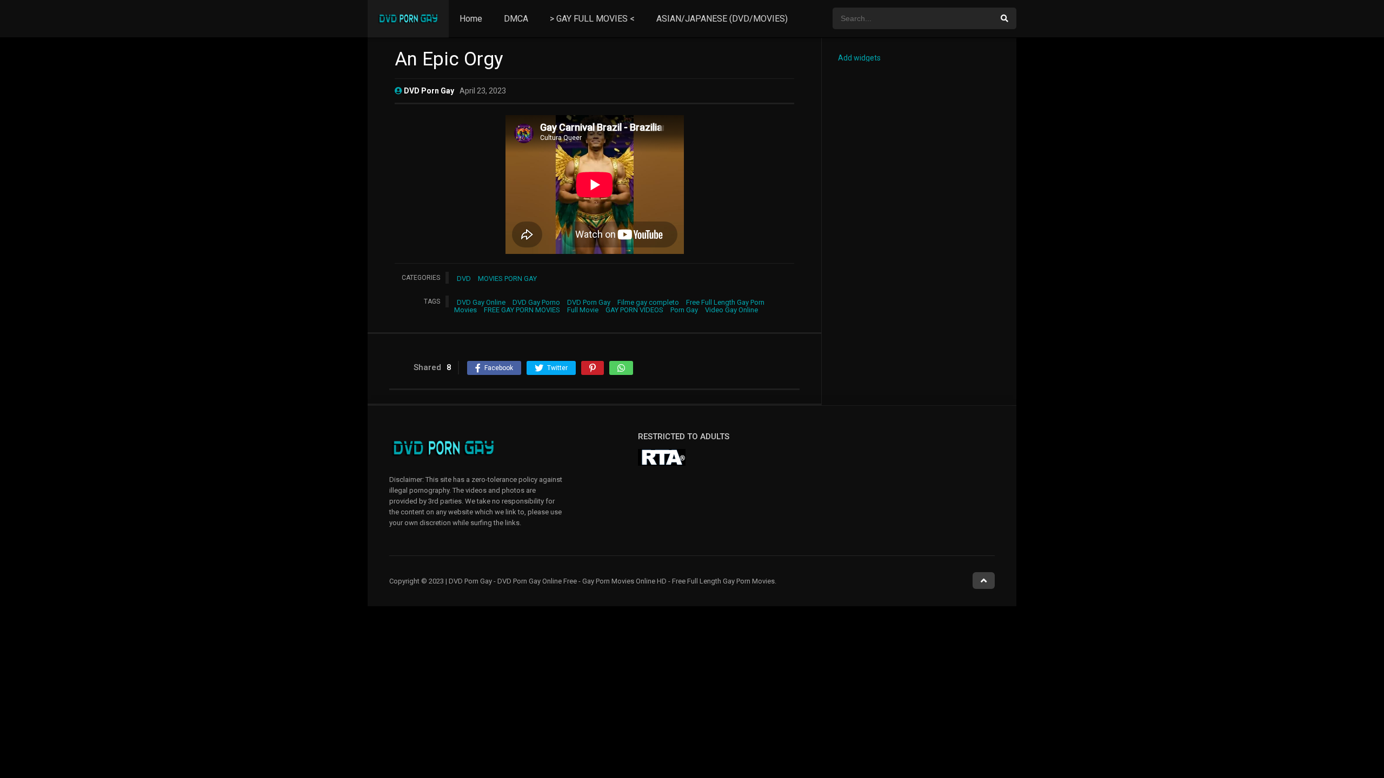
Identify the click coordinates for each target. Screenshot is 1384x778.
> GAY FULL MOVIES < (592, 19)
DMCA (516, 19)
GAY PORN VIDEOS (634, 310)
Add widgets (859, 57)
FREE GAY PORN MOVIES (522, 310)
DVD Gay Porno (536, 302)
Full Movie (582, 310)
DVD (464, 278)
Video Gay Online (731, 310)
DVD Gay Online (481, 302)
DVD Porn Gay (588, 302)
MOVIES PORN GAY (507, 278)
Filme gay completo (648, 302)
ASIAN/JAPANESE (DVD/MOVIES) (722, 19)
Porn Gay (684, 310)
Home (471, 19)
